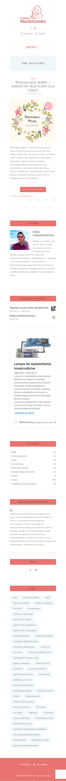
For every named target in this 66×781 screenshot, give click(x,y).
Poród (14, 476)
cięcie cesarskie (21, 603)
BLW (15, 597)
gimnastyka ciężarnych (24, 625)
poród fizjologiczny (23, 702)
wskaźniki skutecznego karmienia (29, 729)
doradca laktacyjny (23, 614)
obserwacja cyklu (22, 680)
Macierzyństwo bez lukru (23, 472)
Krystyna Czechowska (24, 647)
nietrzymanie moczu (23, 674)
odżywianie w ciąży (22, 691)
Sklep (42, 34)
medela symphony (21, 663)
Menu (31, 47)
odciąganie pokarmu (23, 685)
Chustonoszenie (19, 456)
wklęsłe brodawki (22, 723)
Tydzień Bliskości (44, 718)
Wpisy (33, 78)
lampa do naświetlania (39, 652)
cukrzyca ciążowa (43, 603)
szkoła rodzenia (21, 718)
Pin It (48, 106)
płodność (41, 707)
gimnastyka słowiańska (25, 630)
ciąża (47, 597)
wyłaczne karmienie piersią (26, 735)
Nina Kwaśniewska (23, 196)
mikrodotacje (43, 663)
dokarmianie (34, 608)
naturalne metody (37, 669)
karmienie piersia (21, 636)
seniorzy (33, 713)
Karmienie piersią (20, 468)
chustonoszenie (31, 597)
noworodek (44, 674)
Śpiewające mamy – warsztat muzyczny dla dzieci (33, 86)
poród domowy (33, 696)
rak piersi (18, 713)
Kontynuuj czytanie (33, 189)
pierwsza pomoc (45, 691)
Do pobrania (17, 464)
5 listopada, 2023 (33, 94)
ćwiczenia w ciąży (40, 740)
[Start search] (22, 34)
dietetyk (17, 608)
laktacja (45, 647)
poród (16, 696)
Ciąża (14, 460)
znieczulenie (19, 740)
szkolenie (48, 713)
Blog (14, 452)
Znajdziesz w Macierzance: (24, 484)
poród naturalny (21, 707)
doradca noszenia (22, 619)
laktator (17, 652)
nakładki (17, 669)
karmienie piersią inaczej (25, 641)
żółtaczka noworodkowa (26, 745)
